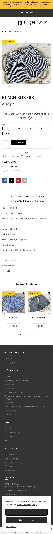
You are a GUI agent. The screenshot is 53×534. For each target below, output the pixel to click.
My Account (10, 454)
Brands (8, 428)
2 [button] (23, 334)
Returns (8, 462)
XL (42, 129)
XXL (7, 133)
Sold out (19, 143)
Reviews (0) (40, 201)
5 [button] (32, 334)
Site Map (9, 440)
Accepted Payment (34, 196)
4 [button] (29, 334)
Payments (9, 384)
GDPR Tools (10, 410)
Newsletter (10, 470)
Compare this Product (33, 156)
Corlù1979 (12, 162)
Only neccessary (26, 520)
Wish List (9, 466)
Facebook (9, 358)
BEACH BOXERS (13, 170)
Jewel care (9, 402)
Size (3, 124)
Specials (8, 436)
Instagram (10, 362)
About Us (9, 376)
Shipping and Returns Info (17, 380)
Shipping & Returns (20, 201)
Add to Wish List (12, 156)
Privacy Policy (11, 388)
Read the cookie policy (27, 504)
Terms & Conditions (14, 392)
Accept (27, 512)
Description (15, 196)
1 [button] (20, 334)
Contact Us (10, 414)
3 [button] (26, 334)
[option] (13, 310)
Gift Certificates (12, 432)
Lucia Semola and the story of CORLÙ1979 (24, 406)
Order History (11, 458)
